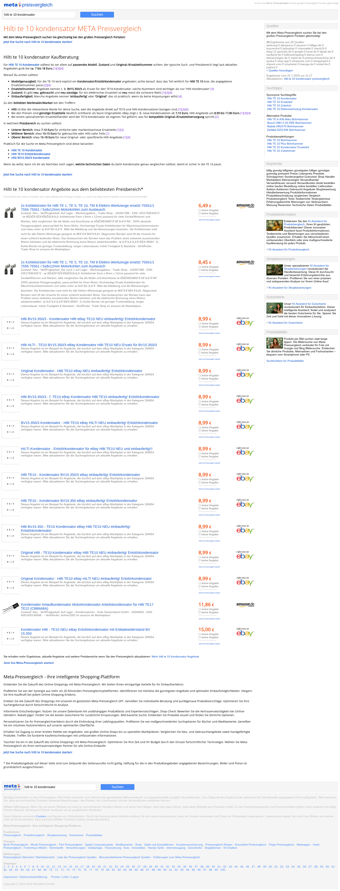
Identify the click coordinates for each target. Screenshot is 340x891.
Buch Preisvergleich (16, 844)
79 (102, 869)
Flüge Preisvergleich (281, 844)
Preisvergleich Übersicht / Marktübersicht (29, 857)
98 (210, 869)
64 (16, 869)
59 (321, 866)
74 (73, 869)
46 (247, 866)
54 (293, 866)
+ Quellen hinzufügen (279, 70)
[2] (45, 85)
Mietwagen (303, 844)
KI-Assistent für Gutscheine (309, 303)
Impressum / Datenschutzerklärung (25, 876)
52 (281, 866)
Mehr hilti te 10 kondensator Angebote (175, 656)
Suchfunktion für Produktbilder (285, 360)
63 (10, 869)
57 (310, 866)
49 (264, 866)
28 (144, 866)
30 (156, 866)
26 (133, 866)
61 (333, 866)
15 (70, 866)
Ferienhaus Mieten (35, 847)
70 (50, 869)
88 (153, 869)
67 (33, 869)
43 (230, 866)
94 (187, 869)
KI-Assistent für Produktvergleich (289, 249)
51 (276, 866)
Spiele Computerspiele (99, 844)
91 (170, 869)
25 (127, 866)
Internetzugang (175, 847)
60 (327, 866)
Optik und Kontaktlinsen (159, 844)
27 (139, 866)
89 (159, 869)
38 (201, 866)
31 (162, 866)
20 (99, 866)
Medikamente (124, 844)
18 (87, 866)
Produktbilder (94, 835)
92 (176, 869)
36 (190, 866)
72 (62, 869)
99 (216, 869)
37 (196, 866)
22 (110, 866)
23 (116, 866)
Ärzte (138, 844)
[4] (62, 68)
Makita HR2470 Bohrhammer (285, 126)
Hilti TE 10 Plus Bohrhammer (285, 143)
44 (236, 866)
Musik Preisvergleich (43, 844)
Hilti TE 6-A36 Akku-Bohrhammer (287, 119)
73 (67, 869)
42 (224, 866)
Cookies (41, 816)
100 (222, 869)
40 (213, 866)
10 (42, 866)
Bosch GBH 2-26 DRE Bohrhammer (289, 122)
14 (65, 866)
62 (5, 869)
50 (270, 866)
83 (125, 869)
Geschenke (195, 847)
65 (22, 869)
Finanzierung (113, 847)
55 (298, 866)
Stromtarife (56, 847)
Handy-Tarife (156, 847)
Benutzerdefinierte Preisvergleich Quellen (125, 857)
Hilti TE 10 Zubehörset (281, 150)
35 (184, 866)
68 (39, 869)
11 (47, 866)
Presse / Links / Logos (65, 876)
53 (287, 866)
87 (147, 869)
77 (90, 869)
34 (179, 866)
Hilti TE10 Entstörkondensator (31, 154)
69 (45, 869)
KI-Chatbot (230, 847)
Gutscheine (76, 835)
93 (182, 869)
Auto (126, 847)
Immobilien (138, 847)
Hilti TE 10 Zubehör (279, 105)
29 (150, 866)
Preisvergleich (311, 3)
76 (85, 869)
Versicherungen (75, 847)
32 (167, 866)
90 (164, 869)
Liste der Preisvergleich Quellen (77, 857)
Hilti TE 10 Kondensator (24, 64)
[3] (58, 68)
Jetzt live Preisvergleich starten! (209, 220)
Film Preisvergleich (70, 844)
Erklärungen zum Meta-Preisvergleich (176, 857)
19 (93, 866)
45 (241, 866)
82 (119, 869)
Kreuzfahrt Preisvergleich (250, 844)
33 (173, 866)
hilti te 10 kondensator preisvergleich (307, 78)
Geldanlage (95, 847)
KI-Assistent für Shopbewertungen (306, 267)
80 (107, 869)
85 (136, 869)
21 (104, 866)
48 (259, 866)
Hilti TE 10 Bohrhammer (282, 140)
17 (82, 866)
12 (53, 866)
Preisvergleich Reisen (218, 844)
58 (316, 866)
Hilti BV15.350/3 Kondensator (30, 158)
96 (199, 869)
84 (130, 869)
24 (122, 866)
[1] (54, 68)
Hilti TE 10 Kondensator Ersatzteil (288, 147)
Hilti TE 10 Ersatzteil (279, 101)
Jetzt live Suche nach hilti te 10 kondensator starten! (38, 42)
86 (142, 869)
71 (56, 869)
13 (59, 866)
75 (79, 869)
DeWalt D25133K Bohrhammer (286, 129)
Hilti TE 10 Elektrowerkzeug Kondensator (292, 109)
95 (193, 869)
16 (76, 866)
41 (219, 866)
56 (304, 866)
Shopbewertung (57, 835)
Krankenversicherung (189, 844)
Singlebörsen (213, 847)
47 (253, 866)
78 (96, 869)
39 (207, 866)
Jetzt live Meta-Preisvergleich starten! (29, 662)
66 (28, 869)
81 (113, 869)
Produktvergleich (34, 835)
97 (204, 869)
